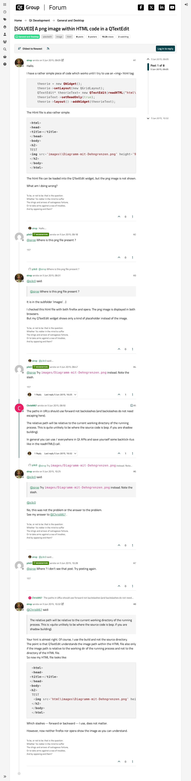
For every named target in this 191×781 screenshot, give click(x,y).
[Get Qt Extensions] (4, 57)
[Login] (186, 4)
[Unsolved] (4, 64)
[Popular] (4, 27)
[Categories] (4, 4)
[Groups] (4, 42)
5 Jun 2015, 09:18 (69, 234)
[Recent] (4, 12)
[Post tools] (132, 216)
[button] (4, 777)
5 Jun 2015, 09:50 (56, 405)
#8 (134, 604)
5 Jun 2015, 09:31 (52, 275)
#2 (134, 234)
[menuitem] (186, 4)
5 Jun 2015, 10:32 (52, 604)
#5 (134, 405)
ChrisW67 (32, 405)
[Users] (4, 34)
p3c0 (29, 234)
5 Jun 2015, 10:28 (69, 563)
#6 (134, 471)
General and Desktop (28, 36)
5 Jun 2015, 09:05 (52, 60)
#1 (134, 60)
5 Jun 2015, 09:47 (69, 367)
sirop (29, 60)
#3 (134, 275)
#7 (134, 563)
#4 (134, 367)
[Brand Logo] (41, 7)
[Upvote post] (119, 216)
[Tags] (4, 19)
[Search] (4, 49)
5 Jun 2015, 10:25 (52, 471)
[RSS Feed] (48, 48)
